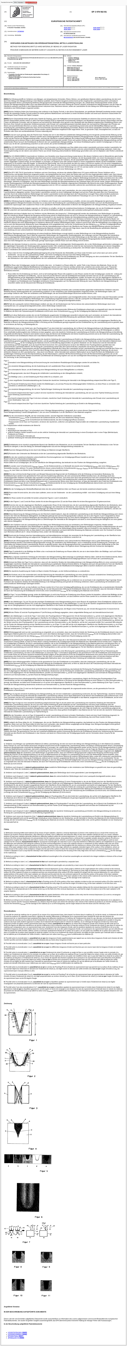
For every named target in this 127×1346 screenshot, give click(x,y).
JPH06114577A (13, 1338)
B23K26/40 (96, 27)
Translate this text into (7, 2)
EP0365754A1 (13, 1336)
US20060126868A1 (15, 1334)
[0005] (24, 1332)
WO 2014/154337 (68, 37)
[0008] (21, 1338)
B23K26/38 (67, 29)
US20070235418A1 (15, 1332)
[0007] (21, 1336)
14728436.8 (20, 31)
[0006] (24, 1334)
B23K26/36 (67, 27)
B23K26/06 (96, 29)
